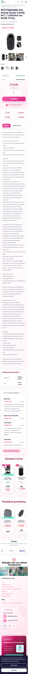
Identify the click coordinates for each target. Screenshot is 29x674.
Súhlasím (14, 670)
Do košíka (14, 99)
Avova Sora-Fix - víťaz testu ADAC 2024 (12, 603)
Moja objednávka (6, 596)
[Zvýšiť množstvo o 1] (24, 93)
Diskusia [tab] (17, 125)
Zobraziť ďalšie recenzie (11, 451)
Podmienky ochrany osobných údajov (11, 589)
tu (18, 661)
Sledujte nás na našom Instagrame (14, 563)
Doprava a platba (6, 584)
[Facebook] (5, 626)
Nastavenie (14, 665)
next (26, 470)
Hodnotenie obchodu (7, 594)
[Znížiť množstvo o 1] (4, 93)
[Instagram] (9, 626)
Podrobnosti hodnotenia (7, 24)
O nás (3, 582)
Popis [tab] (6, 125)
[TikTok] (14, 626)
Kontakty (4, 591)
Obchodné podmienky (7, 586)
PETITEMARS (10, 28)
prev (1, 470)
